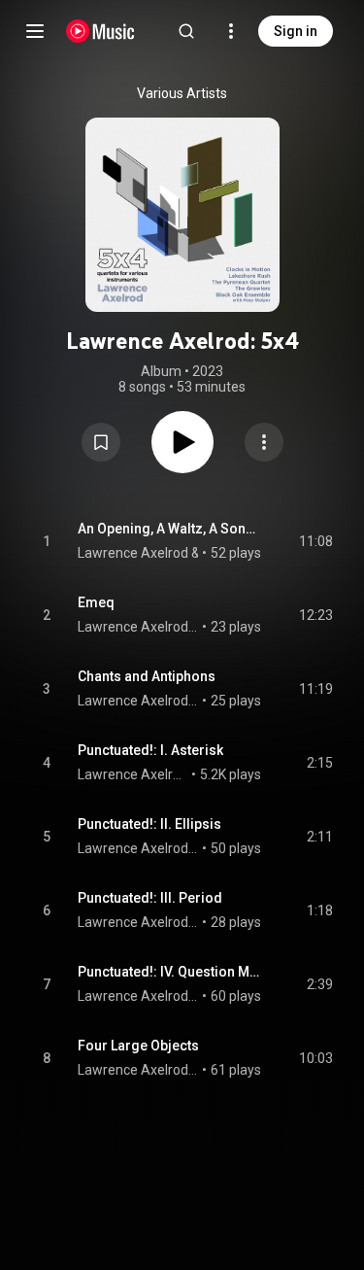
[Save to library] (101, 442)
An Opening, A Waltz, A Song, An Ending (170, 528)
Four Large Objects (138, 1045)
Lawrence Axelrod (133, 553)
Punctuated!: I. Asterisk (150, 750)
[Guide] (35, 31)
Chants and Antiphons (146, 676)
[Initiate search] (186, 31)
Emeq (96, 602)
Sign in (295, 31)
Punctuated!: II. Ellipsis (149, 824)
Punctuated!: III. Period (150, 898)
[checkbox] (319, 541)
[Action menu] (264, 442)
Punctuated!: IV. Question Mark (170, 971)
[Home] (100, 31)
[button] (101, 442)
